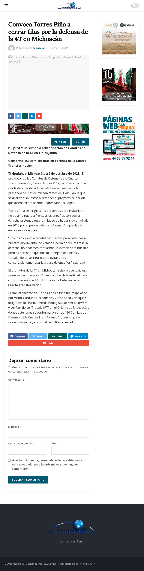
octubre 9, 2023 (60, 48)
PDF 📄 (80, 141)
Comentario (17, 379)
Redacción (39, 48)
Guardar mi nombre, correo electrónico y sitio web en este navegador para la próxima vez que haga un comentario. (48, 465)
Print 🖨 (60, 141)
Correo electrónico (22, 443)
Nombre (15, 426)
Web (54, 443)
